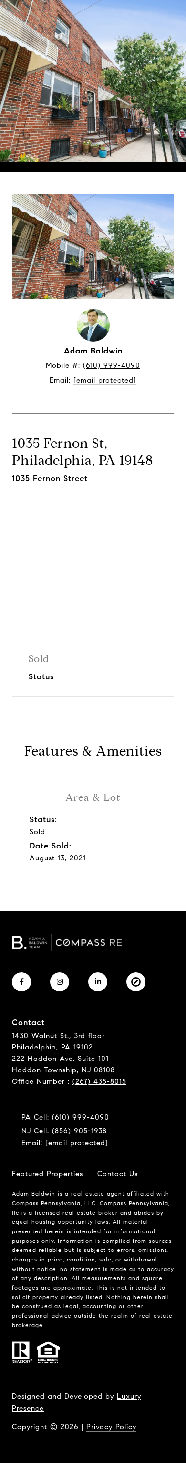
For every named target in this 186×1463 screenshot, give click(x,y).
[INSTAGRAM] (59, 981)
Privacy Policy (111, 1427)
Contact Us (117, 1174)
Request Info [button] (93, 511)
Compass (113, 1203)
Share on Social (93, 548)
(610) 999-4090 (111, 365)
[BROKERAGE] (135, 981)
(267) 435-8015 (99, 1081)
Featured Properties (47, 1174)
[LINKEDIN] (97, 981)
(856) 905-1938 (79, 1131)
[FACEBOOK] (21, 981)
